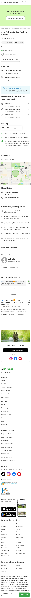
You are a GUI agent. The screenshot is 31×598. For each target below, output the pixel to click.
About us (4, 380)
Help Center (5, 397)
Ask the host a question (11, 267)
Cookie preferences (7, 394)
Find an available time (10, 59)
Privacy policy (5, 390)
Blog (2, 421)
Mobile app (4, 424)
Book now (24, 594)
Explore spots (5, 408)
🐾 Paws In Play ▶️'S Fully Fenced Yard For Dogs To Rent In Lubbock (12, 302)
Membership (5, 411)
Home (3, 404)
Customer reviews (7, 418)
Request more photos (15, 18)
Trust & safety (5, 384)
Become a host (6, 414)
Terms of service (6, 387)
